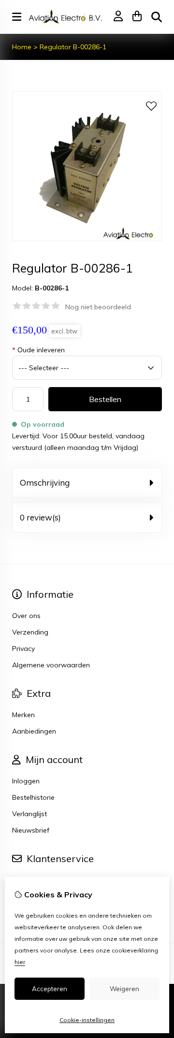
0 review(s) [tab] (40, 517)
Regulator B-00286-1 (73, 47)
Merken (23, 714)
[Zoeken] (156, 17)
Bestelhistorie (33, 797)
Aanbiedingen (34, 731)
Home (21, 47)
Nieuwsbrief (30, 830)
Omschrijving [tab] (45, 482)
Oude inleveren (38, 350)
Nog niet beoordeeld (98, 307)
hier (19, 962)
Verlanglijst (29, 813)
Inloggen (26, 781)
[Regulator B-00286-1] (87, 238)
